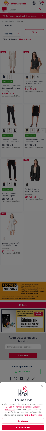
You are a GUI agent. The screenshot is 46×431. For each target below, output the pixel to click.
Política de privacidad (33, 415)
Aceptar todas (23, 427)
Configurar (23, 421)
